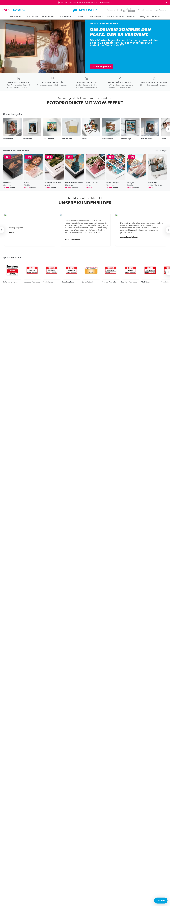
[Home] (85, 10)
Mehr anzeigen (161, 150)
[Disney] (143, 16)
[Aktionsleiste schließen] (166, 2)
